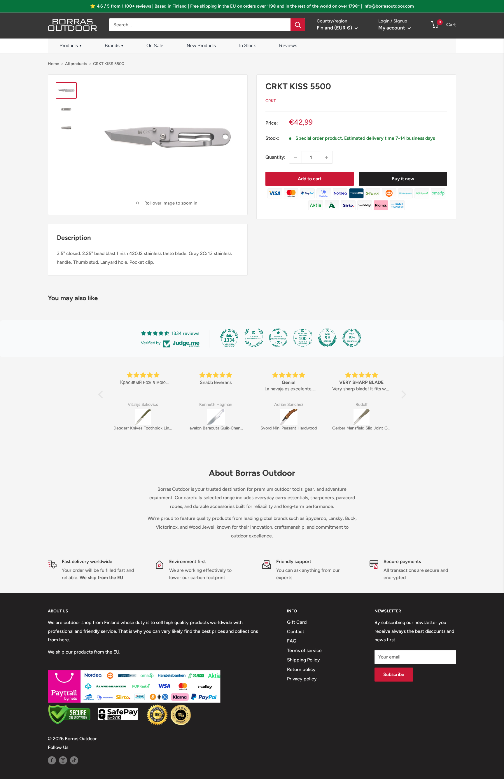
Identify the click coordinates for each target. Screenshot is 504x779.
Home (53, 63)
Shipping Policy (303, 660)
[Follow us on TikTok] (74, 760)
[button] (102, 394)
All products (76, 63)
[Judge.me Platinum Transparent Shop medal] (278, 338)
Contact (295, 631)
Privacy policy (302, 679)
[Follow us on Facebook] (52, 760)
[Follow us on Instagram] (63, 760)
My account (392, 28)
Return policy (301, 669)
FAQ (292, 641)
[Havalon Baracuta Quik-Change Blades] (215, 417)
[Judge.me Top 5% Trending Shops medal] (351, 338)
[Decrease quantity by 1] (295, 157)
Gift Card (297, 622)
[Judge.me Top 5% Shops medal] (327, 338)
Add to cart (309, 178)
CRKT (270, 100)
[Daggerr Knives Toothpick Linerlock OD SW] (142, 417)
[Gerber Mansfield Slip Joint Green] (361, 417)
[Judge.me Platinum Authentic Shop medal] (253, 338)
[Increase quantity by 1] (326, 157)
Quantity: (275, 157)
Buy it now (403, 178)
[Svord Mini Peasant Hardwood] (288, 417)
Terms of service (304, 650)
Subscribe (393, 674)
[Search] (297, 24)
